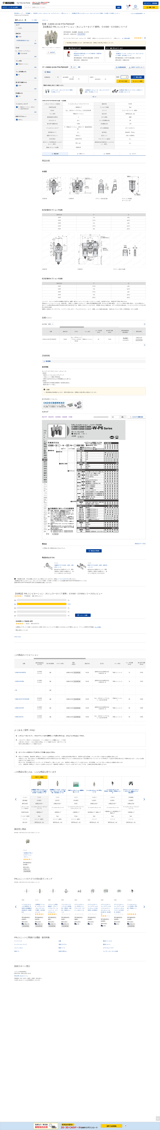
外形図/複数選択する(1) (22, 40)
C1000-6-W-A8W (19, 681)
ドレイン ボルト (18, 948)
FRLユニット (64, 13)
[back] (15, 799)
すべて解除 (34, 20)
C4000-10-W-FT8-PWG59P (22, 699)
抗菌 (60, 941)
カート (127, 8)
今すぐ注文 (124, 81)
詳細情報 (108, 153)
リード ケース (18, 941)
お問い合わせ (135, 8)
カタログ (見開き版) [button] (137, 417)
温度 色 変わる (63, 951)
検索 (118, 7)
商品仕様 (56, 153)
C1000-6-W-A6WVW (20, 672)
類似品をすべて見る (140, 543)
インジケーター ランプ (20, 944)
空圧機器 (28, 13)
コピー (74, 67)
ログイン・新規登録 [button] (151, 3)
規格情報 (64, 417)
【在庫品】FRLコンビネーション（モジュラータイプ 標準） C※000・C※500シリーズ (94, 13)
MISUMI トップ (18, 13)
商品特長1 (51, 417)
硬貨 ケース (62, 948)
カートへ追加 (138, 81)
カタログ (52, 52)
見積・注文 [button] (152, 7)
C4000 (20, 28)
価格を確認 (139, 77)
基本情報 (48, 361)
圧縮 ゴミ (16, 951)
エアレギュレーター (108, 948)
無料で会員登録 (111, 1126)
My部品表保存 (122, 67)
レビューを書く (84, 615)
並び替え (131, 331)
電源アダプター (63, 944)
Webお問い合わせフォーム (21, 976)
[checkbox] (26, 28)
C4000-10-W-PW (19, 708)
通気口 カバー (107, 944)
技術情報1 (58, 417)
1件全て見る (17, 636)
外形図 (70, 417)
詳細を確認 (127, 38)
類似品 (48, 72)
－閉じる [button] (93, 96)
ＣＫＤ (44, 20)
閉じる (126, 1126)
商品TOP (44, 417)
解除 (35, 43)
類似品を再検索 (95, 551)
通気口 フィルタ (107, 941)
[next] (144, 799)
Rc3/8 (19, 36)
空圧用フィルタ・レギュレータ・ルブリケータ (46, 13)
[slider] (96, 417)
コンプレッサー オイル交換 (110, 951)
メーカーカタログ (62, 579)
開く (123, 417)
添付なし (20, 119)
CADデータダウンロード (138, 67)
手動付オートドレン (23, 64)
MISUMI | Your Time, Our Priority (11, 2)
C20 (16, 690)
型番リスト (82, 153)
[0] (127, 6)
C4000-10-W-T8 (19, 717)
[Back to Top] (158, 1118)
